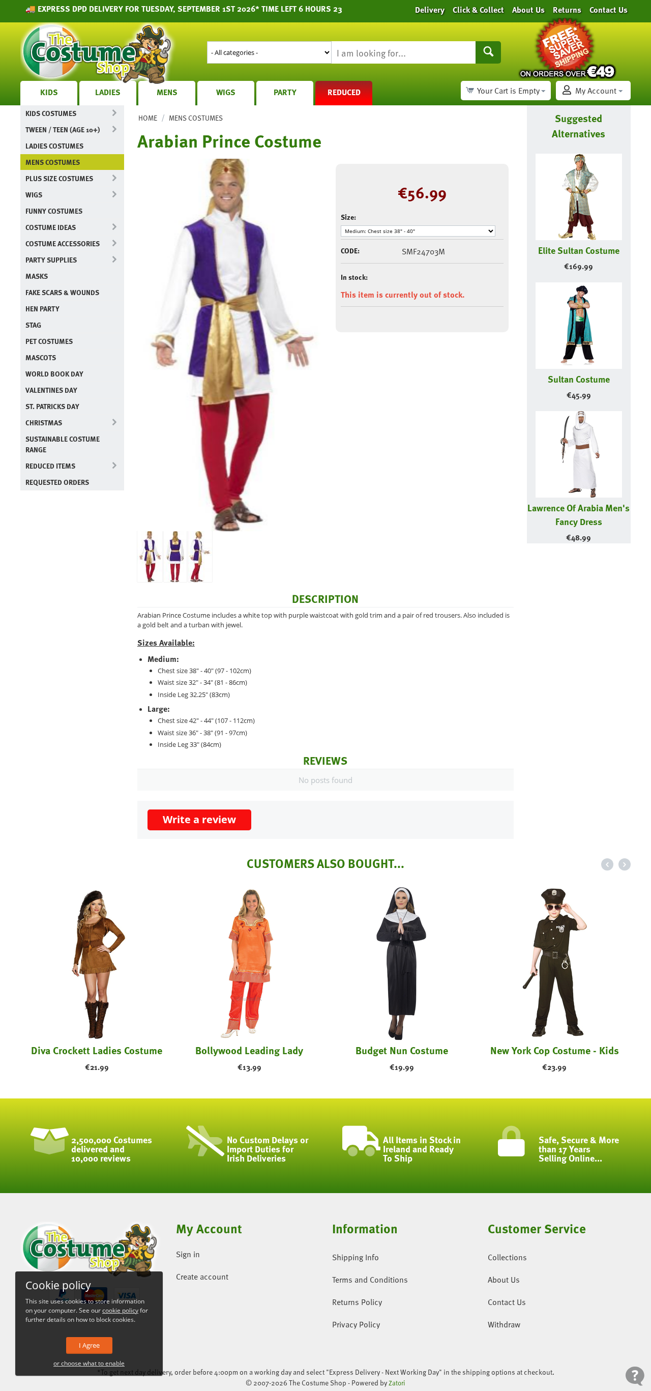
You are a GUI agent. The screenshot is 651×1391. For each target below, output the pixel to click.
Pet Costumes (49, 341)
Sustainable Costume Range (62, 444)
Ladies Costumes (54, 145)
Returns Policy (357, 1302)
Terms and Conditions (370, 1279)
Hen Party (42, 308)
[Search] (488, 52)
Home (147, 117)
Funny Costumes (53, 211)
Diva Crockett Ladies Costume (96, 1050)
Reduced (344, 92)
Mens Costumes (52, 162)
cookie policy (120, 1310)
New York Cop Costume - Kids (554, 1050)
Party (285, 92)
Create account (202, 1276)
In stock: (354, 277)
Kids (49, 92)
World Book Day (54, 373)
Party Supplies (51, 259)
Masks (36, 276)
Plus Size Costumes (59, 178)
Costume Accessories (62, 243)
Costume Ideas (50, 227)
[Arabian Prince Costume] (228, 345)
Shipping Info (355, 1257)
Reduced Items (50, 465)
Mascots (40, 357)
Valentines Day (51, 390)
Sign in (188, 1254)
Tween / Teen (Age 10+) (62, 129)
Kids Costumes (50, 113)
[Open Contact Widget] (635, 1376)
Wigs (225, 92)
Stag (33, 325)
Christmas (43, 422)
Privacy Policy (356, 1324)
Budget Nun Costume (402, 1050)
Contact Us (507, 1302)
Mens (167, 92)
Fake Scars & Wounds (62, 292)
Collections (507, 1257)
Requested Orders (57, 482)
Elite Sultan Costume (578, 250)
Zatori (397, 1383)
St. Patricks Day (52, 406)
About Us (504, 1279)
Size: (348, 217)
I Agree (89, 1345)
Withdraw (504, 1324)
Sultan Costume (579, 379)
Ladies (108, 92)
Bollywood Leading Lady (249, 1050)
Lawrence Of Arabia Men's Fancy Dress (578, 514)
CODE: (350, 250)
